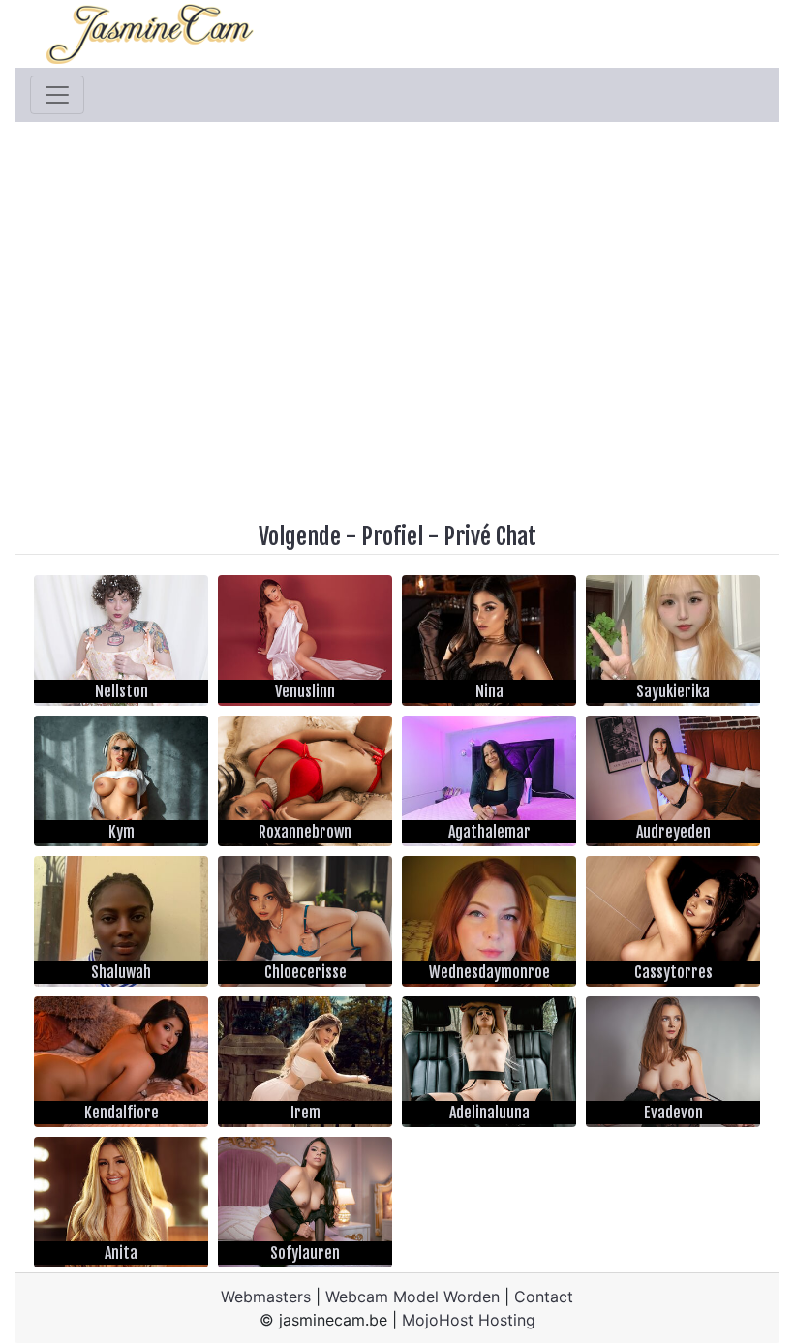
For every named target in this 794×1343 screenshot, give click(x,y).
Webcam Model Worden (412, 1296)
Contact (543, 1296)
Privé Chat (489, 536)
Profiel (392, 536)
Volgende (300, 536)
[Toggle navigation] (57, 95)
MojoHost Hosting (468, 1319)
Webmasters (266, 1296)
